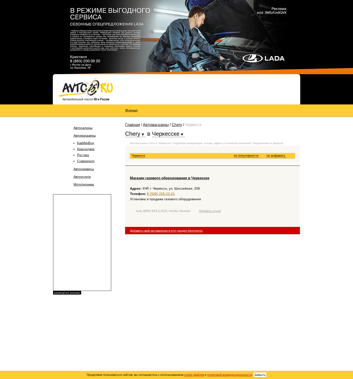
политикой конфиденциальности (229, 375)
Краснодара (85, 149)
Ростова (83, 155)
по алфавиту (276, 155)
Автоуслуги (82, 177)
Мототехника (83, 184)
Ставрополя (85, 161)
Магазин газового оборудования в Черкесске (169, 178)
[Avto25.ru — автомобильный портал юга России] (86, 88)
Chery (177, 125)
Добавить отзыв (210, 211)
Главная (132, 125)
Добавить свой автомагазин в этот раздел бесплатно (166, 230)
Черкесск (138, 155)
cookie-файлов (194, 375)
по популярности (246, 155)
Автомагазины (84, 135)
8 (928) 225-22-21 (161, 194)
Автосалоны (82, 128)
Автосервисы (83, 169)
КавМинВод (85, 143)
